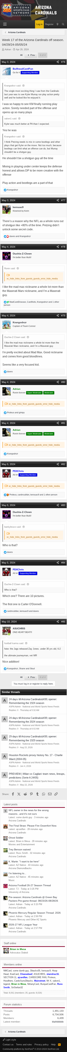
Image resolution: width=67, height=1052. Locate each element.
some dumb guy (21, 970)
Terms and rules (24, 1044)
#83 (63, 505)
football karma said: (14, 643)
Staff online (10, 943)
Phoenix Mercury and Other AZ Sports (28, 919)
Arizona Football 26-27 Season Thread (30, 885)
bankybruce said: (12, 527)
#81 (63, 423)
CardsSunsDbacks (23, 980)
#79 (63, 315)
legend (6, 984)
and (20, 236)
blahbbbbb (58, 1021)
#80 (63, 382)
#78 (63, 246)
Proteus (51, 977)
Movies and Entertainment (22, 844)
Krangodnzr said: (12, 85)
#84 (63, 562)
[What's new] (57, 24)
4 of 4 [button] (43, 55)
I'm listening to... (17, 873)
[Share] (57, 62)
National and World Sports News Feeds (41, 706)
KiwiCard (14, 974)
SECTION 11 (9, 977)
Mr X (49, 980)
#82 (63, 464)
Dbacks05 (35, 970)
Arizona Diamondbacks (20, 868)
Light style (10, 1039)
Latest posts (11, 804)
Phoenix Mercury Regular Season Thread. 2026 (35, 912)
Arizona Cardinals (17, 820)
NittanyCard (33, 984)
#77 (63, 200)
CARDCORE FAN (37, 977)
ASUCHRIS (39, 974)
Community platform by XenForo (31, 1049)
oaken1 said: (10, 118)
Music (12, 880)
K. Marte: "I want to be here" (24, 861)
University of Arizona (19, 892)
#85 (63, 621)
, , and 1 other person (33, 495)
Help (53, 1044)
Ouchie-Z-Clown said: (15, 337)
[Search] (63, 24)
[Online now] (9, 213)
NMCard (7, 970)
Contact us (8, 1044)
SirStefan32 (17, 987)
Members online (13, 964)
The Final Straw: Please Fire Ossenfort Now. (33, 825)
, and (23, 611)
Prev (32, 55)
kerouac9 (46, 970)
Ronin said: (9, 268)
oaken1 (56, 980)
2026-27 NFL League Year (23, 924)
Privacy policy (42, 1044)
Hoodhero (8, 980)
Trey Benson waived (20, 849)
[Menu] (5, 24)
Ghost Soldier (16, 837)
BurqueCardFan (48, 984)
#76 (63, 62)
